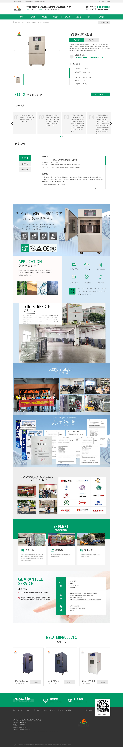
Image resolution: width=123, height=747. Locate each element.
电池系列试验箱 (31, 22)
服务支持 (67, 17)
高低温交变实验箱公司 (32, 731)
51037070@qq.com (24, 729)
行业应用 (36, 710)
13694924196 (102, 9)
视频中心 (78, 17)
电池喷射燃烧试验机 (43, 22)
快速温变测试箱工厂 (44, 731)
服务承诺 (101, 1)
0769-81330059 (23, 727)
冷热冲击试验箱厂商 (56, 731)
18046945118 (96, 57)
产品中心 (28, 710)
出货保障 (108, 1)
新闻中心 (90, 17)
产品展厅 (44, 17)
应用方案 (55, 17)
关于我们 (32, 17)
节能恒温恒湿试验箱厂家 (19, 731)
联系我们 (101, 17)
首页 (21, 17)
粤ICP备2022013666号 (65, 744)
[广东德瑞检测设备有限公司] (18, 8)
